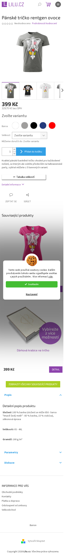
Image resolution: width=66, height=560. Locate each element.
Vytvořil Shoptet (36, 541)
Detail (56, 369)
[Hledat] (39, 4)
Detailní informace (11, 184)
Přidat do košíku (33, 151)
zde (50, 276)
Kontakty (6, 496)
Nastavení (31, 294)
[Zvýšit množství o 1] (14, 150)
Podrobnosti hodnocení (44, 23)
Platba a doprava (11, 501)
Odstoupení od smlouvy (14, 505)
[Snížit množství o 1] (14, 154)
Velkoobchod (9, 510)
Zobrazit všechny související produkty (33, 384)
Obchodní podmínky (12, 492)
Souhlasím (33, 284)
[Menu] (58, 4)
